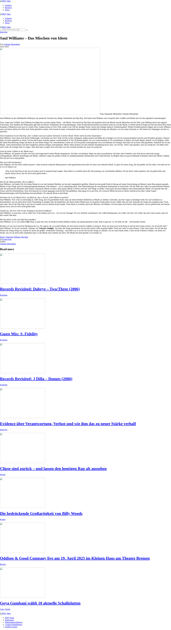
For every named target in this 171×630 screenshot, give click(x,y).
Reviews (8, 8)
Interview (4, 32)
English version (11, 627)
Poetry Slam (5, 237)
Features (8, 5)
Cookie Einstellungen (13, 624)
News (7, 10)
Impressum (9, 620)
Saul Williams (15, 237)
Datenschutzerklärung (13, 622)
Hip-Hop (24, 237)
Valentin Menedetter (8, 244)
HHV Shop (9, 618)
